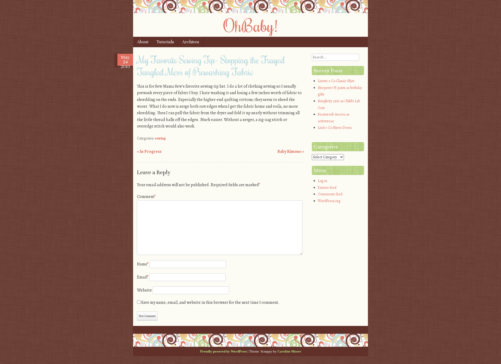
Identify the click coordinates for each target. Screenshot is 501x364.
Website (144, 290)
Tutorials (165, 42)
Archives (190, 42)
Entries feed (327, 187)
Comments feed (330, 194)
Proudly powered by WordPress (223, 351)
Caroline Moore (289, 351)
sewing (160, 138)
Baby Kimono (290, 151)
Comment (146, 196)
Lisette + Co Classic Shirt (336, 80)
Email (142, 277)
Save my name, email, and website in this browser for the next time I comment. (210, 302)
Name (143, 264)
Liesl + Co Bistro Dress (335, 127)
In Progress (149, 151)
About (142, 42)
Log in (322, 180)
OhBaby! (250, 25)
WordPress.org (329, 200)
